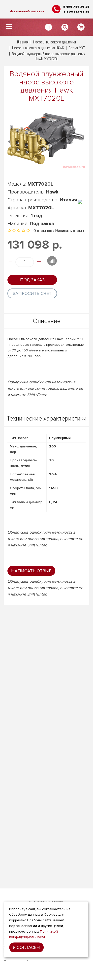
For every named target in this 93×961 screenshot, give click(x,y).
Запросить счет (32, 293)
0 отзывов (42, 230)
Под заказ (32, 280)
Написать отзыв (69, 230)
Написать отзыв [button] (31, 571)
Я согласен (26, 947)
